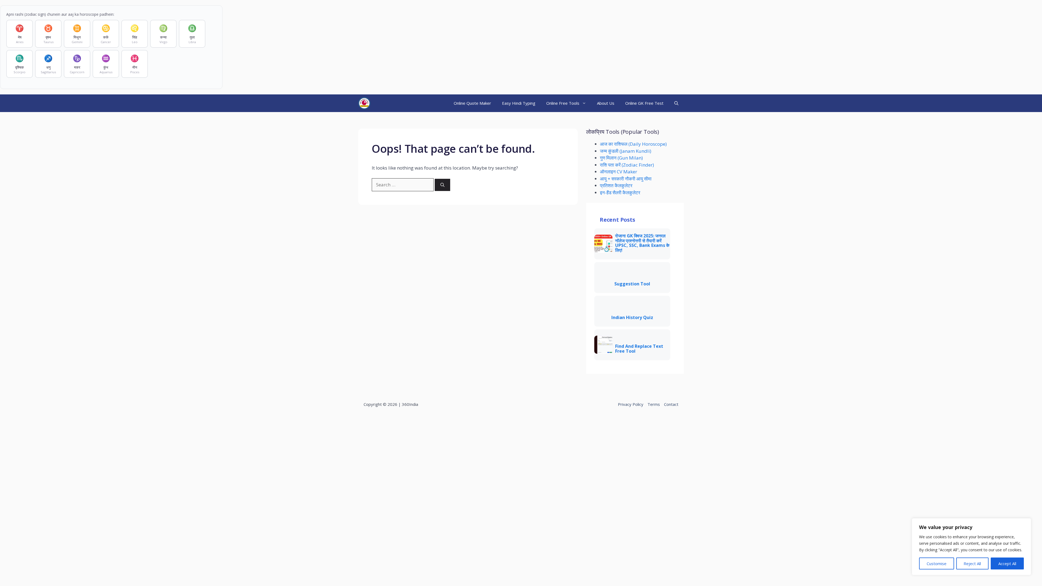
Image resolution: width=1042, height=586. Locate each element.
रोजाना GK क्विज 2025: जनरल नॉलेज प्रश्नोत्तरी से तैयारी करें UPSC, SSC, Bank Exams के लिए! (642, 243)
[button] (676, 103)
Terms (653, 404)
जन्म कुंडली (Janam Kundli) (625, 151)
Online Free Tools (562, 103)
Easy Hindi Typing (518, 103)
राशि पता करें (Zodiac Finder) (627, 165)
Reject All (972, 563)
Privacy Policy (630, 404)
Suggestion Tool (632, 284)
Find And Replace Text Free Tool (639, 348)
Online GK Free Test (644, 103)
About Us (605, 103)
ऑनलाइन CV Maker (618, 171)
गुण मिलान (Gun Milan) (621, 158)
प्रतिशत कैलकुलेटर (616, 185)
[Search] (442, 185)
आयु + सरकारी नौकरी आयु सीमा (626, 179)
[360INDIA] (364, 103)
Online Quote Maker (472, 103)
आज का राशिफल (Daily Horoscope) (633, 144)
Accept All (1007, 563)
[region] (971, 546)
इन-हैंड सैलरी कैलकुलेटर (620, 192)
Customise (936, 563)
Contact (671, 404)
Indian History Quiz (632, 317)
